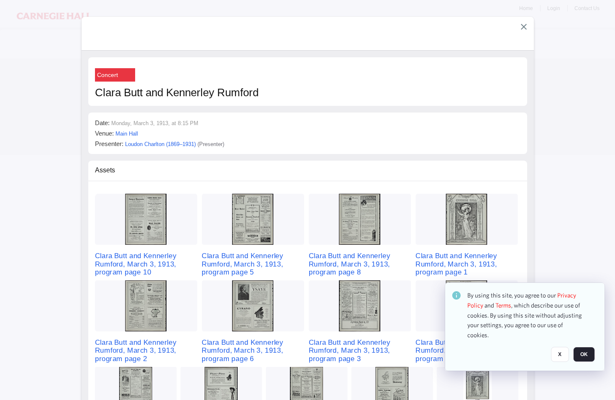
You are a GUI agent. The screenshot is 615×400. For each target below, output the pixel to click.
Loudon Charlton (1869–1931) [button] (160, 144)
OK (584, 354)
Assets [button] (105, 170)
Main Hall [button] (126, 134)
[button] (524, 27)
